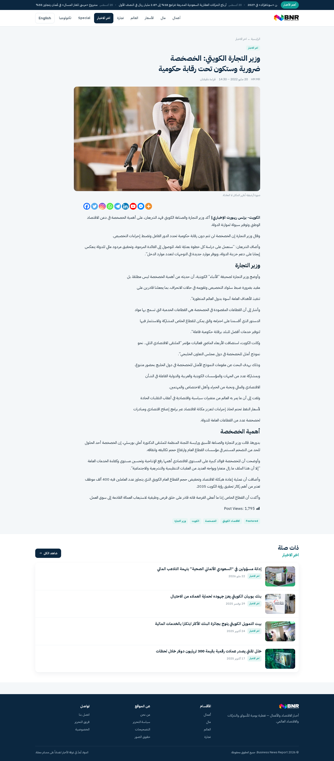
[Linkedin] (125, 206)
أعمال (176, 17)
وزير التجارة (180, 521)
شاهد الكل (50, 553)
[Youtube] (133, 206)
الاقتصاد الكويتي (231, 521)
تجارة (120, 17)
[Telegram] (117, 206)
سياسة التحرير (141, 722)
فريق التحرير (82, 722)
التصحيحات (142, 729)
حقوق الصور (142, 736)
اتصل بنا (84, 714)
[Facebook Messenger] (140, 206)
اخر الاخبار (103, 17)
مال (163, 17)
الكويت (195, 521)
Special (84, 17)
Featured (252, 521)
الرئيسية (255, 39)
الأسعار (149, 17)
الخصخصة (211, 521)
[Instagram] (102, 206)
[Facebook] (86, 206)
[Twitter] (94, 206)
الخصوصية (82, 729)
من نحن (145, 714)
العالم (134, 17)
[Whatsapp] (110, 206)
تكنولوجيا (65, 17)
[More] (148, 206)
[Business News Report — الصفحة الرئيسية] (286, 18)
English (45, 18)
